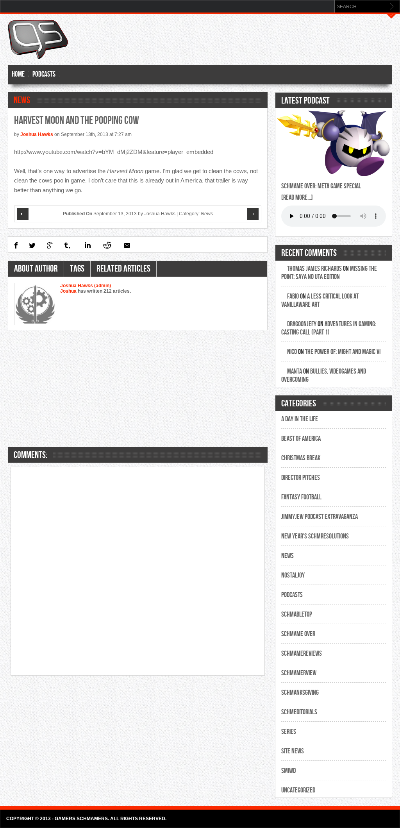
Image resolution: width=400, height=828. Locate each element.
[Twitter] (32, 245)
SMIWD (288, 771)
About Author (36, 268)
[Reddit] (107, 245)
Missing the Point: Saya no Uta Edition (329, 273)
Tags (77, 268)
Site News (292, 751)
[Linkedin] (87, 245)
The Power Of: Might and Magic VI (342, 352)
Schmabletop (296, 614)
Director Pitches (300, 478)
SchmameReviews (301, 653)
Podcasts (43, 74)
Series (288, 732)
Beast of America (301, 439)
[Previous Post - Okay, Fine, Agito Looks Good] (23, 214)
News (22, 100)
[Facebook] (16, 245)
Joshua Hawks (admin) (85, 285)
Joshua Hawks (36, 134)
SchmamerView (298, 673)
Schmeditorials (299, 712)
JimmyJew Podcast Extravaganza (319, 517)
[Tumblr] (67, 245)
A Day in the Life (299, 419)
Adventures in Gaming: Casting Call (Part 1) (328, 328)
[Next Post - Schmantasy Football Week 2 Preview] (253, 214)
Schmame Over (298, 634)
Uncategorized (298, 790)
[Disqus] (138, 570)
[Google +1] (50, 245)
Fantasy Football (301, 497)
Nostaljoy (293, 575)
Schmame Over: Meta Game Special (321, 186)
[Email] (127, 245)
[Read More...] (297, 197)
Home (18, 74)
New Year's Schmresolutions (315, 536)
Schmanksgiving (300, 693)
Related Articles (123, 268)
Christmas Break (300, 458)
